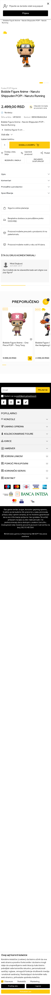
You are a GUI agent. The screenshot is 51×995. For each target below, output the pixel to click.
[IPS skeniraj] (32, 500)
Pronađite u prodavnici (11, 186)
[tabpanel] (25, 53)
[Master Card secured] (14, 500)
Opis (3, 174)
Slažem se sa (20, 396)
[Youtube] (18, 402)
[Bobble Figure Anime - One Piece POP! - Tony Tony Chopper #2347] (17, 324)
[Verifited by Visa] (21, 500)
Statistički (21, 981)
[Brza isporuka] (6, 32)
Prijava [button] (25, 13)
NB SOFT (35, 534)
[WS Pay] (8, 493)
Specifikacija (7, 193)
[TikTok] (25, 402)
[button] (9, 153)
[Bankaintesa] (32, 493)
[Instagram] (11, 402)
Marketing (35, 981)
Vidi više (5, 134)
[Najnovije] (5, 309)
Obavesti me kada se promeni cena (41, 107)
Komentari (6, 180)
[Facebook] (3, 402)
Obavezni (8, 981)
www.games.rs (16, 534)
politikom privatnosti (26, 396)
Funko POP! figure (9, 88)
